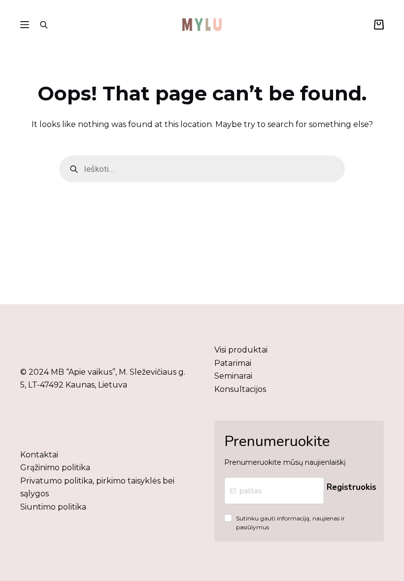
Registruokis (351, 487)
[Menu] (24, 24)
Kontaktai (39, 454)
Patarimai (232, 363)
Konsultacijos (240, 389)
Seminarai (233, 376)
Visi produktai (241, 350)
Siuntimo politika (53, 507)
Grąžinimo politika (55, 467)
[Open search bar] (44, 25)
